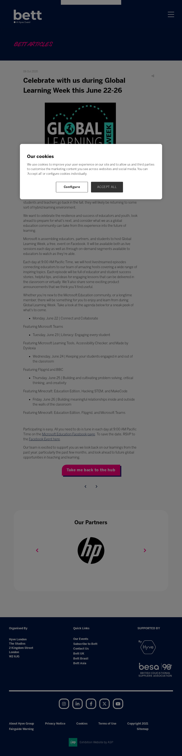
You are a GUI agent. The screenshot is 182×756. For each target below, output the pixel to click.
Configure (72, 187)
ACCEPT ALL (107, 187)
